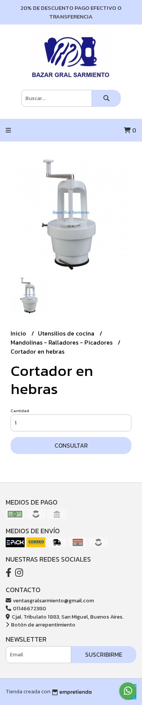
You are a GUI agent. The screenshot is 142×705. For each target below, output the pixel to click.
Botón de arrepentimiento (42, 624)
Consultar (71, 445)
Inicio (19, 333)
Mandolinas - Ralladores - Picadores (62, 342)
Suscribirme (103, 654)
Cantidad (20, 411)
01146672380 (29, 608)
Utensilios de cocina (67, 333)
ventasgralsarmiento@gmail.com (53, 600)
